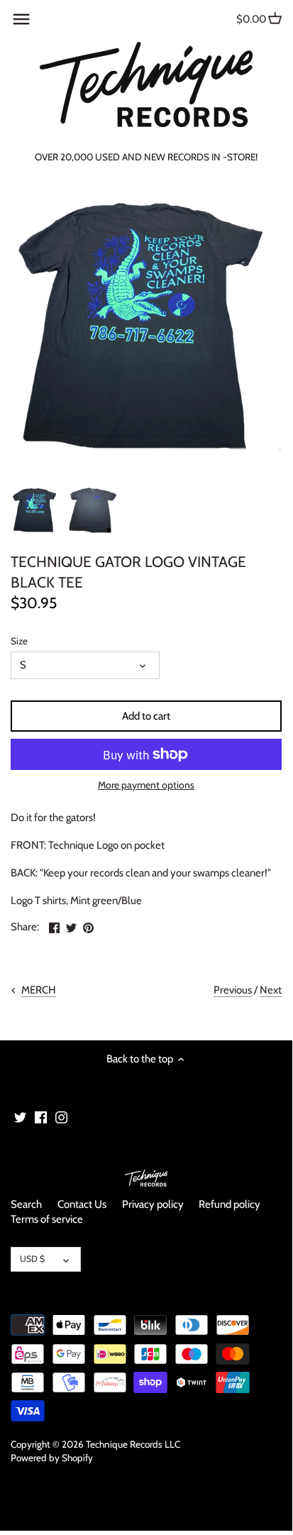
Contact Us (81, 1204)
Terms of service (47, 1219)
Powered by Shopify (52, 1457)
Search (26, 1204)
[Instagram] (61, 1116)
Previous (233, 990)
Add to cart (146, 716)
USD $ (32, 1258)
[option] (35, 510)
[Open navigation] (21, 19)
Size (19, 641)
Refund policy (229, 1204)
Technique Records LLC (133, 1444)
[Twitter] (20, 1116)
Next (271, 990)
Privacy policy (153, 1204)
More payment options (146, 785)
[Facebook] (41, 1116)
